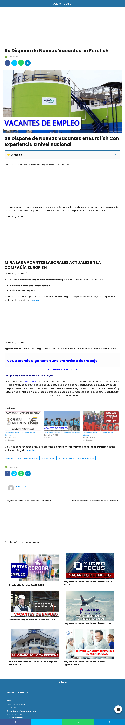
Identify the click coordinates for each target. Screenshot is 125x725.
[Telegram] (28, 63)
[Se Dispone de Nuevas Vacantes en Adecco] (101, 421)
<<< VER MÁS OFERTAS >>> (62, 369)
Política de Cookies (15, 714)
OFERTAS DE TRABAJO (86, 458)
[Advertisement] (62, 28)
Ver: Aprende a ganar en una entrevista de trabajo (52, 360)
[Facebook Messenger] (14, 63)
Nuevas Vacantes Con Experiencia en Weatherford (95, 500)
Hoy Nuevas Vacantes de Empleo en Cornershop (29, 500)
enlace (35, 300)
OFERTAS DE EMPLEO (66, 458)
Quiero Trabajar (62, 3)
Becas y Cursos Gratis (16, 704)
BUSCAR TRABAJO (31, 458)
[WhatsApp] (21, 63)
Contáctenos (12, 707)
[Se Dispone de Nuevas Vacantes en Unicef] (62, 421)
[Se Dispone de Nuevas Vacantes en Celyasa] (23, 421)
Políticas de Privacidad (16, 717)
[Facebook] (7, 63)
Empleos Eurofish (48, 458)
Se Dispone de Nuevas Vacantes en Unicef (62, 432)
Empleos (21, 486)
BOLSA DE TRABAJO (13, 458)
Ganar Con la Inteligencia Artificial (21, 711)
